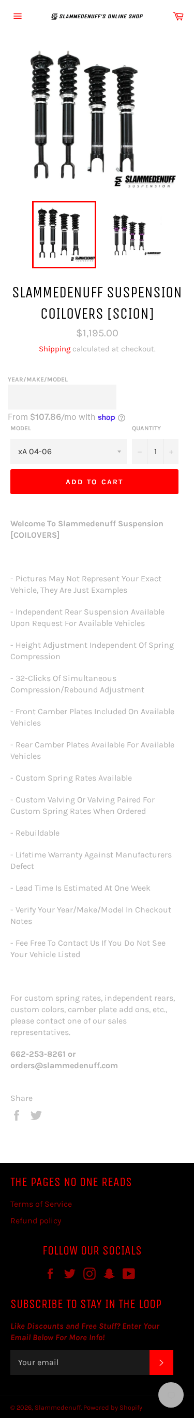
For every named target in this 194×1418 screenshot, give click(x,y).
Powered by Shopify (112, 1407)
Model (20, 428)
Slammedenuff (58, 1407)
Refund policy (35, 1220)
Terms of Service (41, 1204)
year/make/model (38, 379)
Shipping (54, 348)
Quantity (146, 428)
